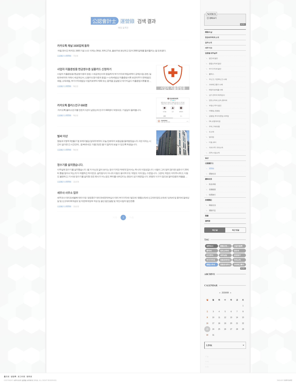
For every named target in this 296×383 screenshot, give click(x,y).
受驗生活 (212, 174)
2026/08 (225, 292)
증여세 (209, 251)
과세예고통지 (239, 264)
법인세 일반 (213, 58)
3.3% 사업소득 (214, 153)
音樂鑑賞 (212, 189)
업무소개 (208, 43)
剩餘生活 (212, 205)
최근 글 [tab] (215, 230)
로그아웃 (21, 376)
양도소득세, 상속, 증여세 (218, 100)
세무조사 (209, 246)
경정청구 (237, 255)
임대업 (211, 137)
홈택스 (211, 74)
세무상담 (223, 255)
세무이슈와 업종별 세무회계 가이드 (26, 380)
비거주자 (209, 255)
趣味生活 (208, 179)
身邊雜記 (208, 200)
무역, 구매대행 (214, 126)
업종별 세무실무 (211, 53)
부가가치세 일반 (215, 69)
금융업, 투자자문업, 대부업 (219, 116)
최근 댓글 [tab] (235, 230)
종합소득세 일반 (215, 63)
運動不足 (212, 210)
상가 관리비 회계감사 (217, 95)
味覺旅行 (212, 195)
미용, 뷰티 (212, 142)
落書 (206, 216)
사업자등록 (238, 246)
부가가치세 (210, 260)
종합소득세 (210, 264)
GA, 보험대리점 (214, 121)
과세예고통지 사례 (216, 84)
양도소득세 (224, 251)
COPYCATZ (288, 380)
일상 (206, 158)
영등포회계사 (225, 260)
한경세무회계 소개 (212, 37)
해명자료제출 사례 (216, 90)
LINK (209, 345)
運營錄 (211, 168)
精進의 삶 (208, 32)
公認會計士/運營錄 (64, 56)
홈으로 (6, 376)
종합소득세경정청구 (226, 246)
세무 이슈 (208, 48)
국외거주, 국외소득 (216, 147)
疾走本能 (212, 184)
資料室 (207, 221)
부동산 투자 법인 (215, 105)
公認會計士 (209, 163)
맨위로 (29, 376)
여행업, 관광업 (214, 111)
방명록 (13, 376)
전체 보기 (212, 18)
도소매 (211, 132)
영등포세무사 (225, 264)
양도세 (236, 251)
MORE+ (242, 24)
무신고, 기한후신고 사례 (218, 79)
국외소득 (237, 260)
